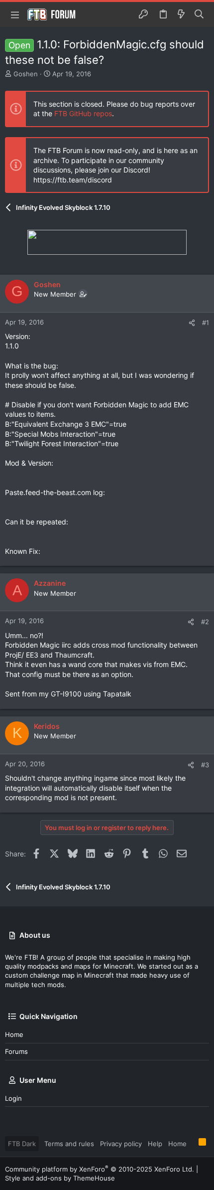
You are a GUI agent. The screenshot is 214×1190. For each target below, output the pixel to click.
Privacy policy (121, 1144)
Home (14, 1034)
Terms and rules (69, 1144)
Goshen (25, 74)
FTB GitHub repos (83, 113)
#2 (205, 622)
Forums (16, 1051)
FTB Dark (22, 1144)
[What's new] (181, 14)
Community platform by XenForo (99, 1169)
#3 (205, 765)
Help (155, 1144)
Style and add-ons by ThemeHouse (60, 1178)
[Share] (192, 323)
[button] (15, 14)
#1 (205, 323)
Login (13, 1098)
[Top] (193, 1143)
